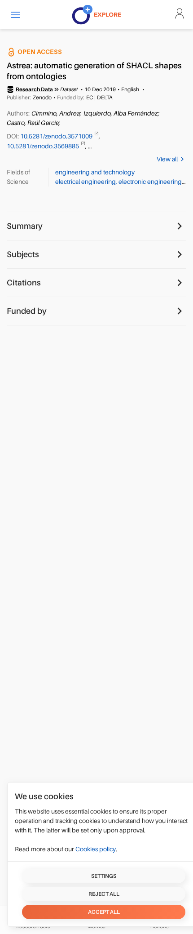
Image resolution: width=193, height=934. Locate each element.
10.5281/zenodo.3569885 (43, 146)
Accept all (104, 912)
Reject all (103, 894)
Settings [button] (103, 876)
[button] (15, 14)
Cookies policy (95, 849)
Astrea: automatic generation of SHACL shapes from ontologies (94, 71)
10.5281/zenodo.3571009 (57, 136)
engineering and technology (95, 172)
